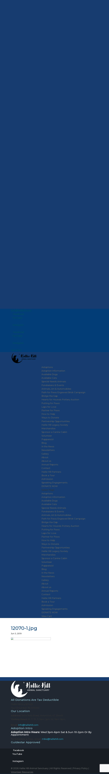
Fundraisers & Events (52, 385)
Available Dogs (49, 374)
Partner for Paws (50, 410)
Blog (44, 443)
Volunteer (46, 436)
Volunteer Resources (22, 772)
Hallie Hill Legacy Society (54, 425)
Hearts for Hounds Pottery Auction (60, 399)
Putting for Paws (50, 403)
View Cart (16, 350)
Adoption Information (53, 371)
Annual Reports (49, 464)
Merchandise (48, 428)
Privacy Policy (80, 768)
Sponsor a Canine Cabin (54, 432)
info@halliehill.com (28, 725)
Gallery (45, 454)
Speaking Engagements (54, 482)
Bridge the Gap (49, 396)
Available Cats (49, 378)
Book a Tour (48, 475)
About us (46, 461)
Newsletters (48, 450)
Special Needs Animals (53, 381)
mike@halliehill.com (52, 739)
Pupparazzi (47, 439)
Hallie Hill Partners (51, 472)
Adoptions (47, 367)
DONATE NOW (49, 486)
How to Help (48, 414)
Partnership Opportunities (55, 421)
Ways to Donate (50, 417)
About (44, 457)
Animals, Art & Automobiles (56, 389)
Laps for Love (48, 407)
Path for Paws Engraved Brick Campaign (63, 392)
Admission (47, 479)
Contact (45, 468)
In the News (47, 446)
